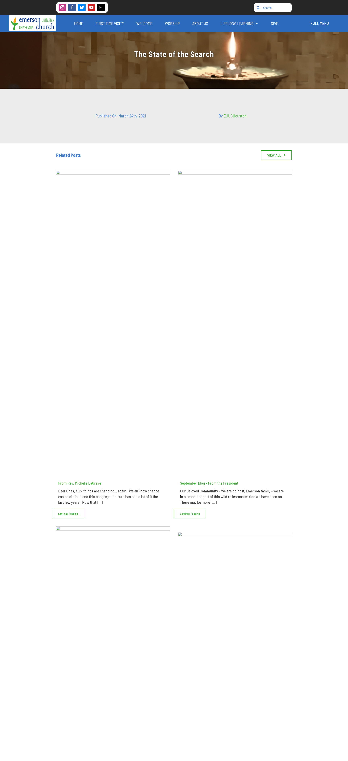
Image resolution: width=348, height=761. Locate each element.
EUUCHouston (235, 115)
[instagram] (62, 7)
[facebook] (72, 7)
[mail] (101, 7)
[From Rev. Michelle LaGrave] (113, 322)
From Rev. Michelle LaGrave (79, 483)
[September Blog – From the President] (235, 322)
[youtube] (91, 7)
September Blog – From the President (209, 483)
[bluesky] (82, 7)
